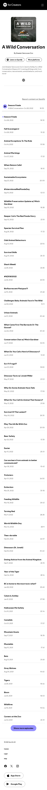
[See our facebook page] (5, 766)
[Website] (23, 80)
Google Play (16, 784)
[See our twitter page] (11, 766)
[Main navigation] (42, 5)
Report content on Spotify (33, 99)
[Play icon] (5, 106)
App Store (15, 775)
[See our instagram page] (17, 766)
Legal (6, 754)
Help (5, 759)
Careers (6, 749)
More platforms (34, 60)
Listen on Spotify (16, 60)
